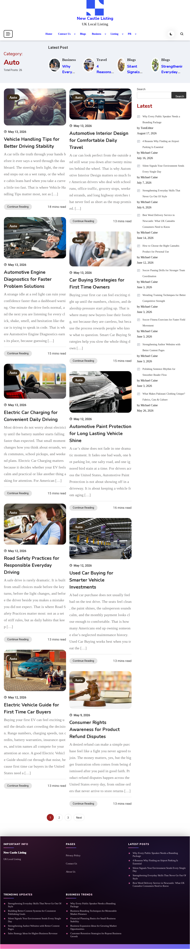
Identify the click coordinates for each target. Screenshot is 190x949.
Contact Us (64, 34)
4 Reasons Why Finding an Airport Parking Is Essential (160, 144)
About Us (70, 871)
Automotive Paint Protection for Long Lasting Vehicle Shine (100, 433)
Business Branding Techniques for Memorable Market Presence (93, 912)
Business (96, 34)
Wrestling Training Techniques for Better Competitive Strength (164, 298)
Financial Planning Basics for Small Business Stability (93, 920)
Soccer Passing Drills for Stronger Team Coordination (163, 273)
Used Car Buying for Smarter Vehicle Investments (91, 580)
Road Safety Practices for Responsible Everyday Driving (31, 565)
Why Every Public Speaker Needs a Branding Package (161, 119)
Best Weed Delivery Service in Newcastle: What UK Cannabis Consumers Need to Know (158, 221)
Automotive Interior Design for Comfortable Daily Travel (98, 140)
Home (48, 34)
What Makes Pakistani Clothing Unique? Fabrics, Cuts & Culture (163, 396)
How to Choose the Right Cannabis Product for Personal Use (160, 248)
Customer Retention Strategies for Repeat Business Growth (95, 935)
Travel (101, 60)
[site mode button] (171, 34)
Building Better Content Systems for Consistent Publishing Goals (32, 912)
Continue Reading (18, 206)
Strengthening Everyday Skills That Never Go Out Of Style (161, 193)
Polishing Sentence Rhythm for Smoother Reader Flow (158, 372)
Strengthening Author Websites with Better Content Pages (161, 347)
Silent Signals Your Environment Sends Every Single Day (163, 168)
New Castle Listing (95, 18)
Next (79, 817)
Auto (13, 97)
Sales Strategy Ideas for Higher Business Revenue (33, 933)
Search (141, 89)
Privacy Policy (73, 855)
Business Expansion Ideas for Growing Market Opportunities (93, 927)
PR (129, 34)
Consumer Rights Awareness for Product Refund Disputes (94, 729)
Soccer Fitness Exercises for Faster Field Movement (163, 322)
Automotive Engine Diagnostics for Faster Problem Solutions (28, 279)
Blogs (83, 34)
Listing (114, 34)
